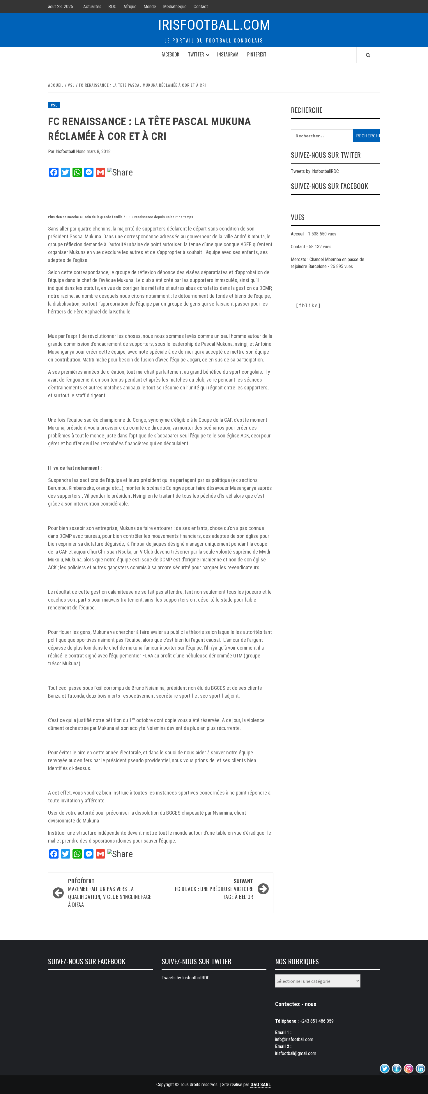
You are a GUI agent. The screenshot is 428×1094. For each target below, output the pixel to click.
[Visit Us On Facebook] (396, 1069)
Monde (150, 6)
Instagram (227, 54)
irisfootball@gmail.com (295, 1053)
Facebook (170, 54)
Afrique (130, 6)
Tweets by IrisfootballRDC (315, 171)
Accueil (297, 234)
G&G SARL (260, 1084)
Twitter (196, 54)
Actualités (92, 6)
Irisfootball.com (214, 25)
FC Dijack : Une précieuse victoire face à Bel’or (214, 888)
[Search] (368, 55)
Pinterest (256, 54)
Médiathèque (175, 6)
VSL (54, 104)
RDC (112, 6)
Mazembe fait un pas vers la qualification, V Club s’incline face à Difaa (109, 892)
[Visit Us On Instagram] (408, 1069)
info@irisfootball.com (294, 1039)
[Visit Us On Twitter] (384, 1069)
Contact (201, 6)
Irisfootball (66, 151)
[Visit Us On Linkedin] (420, 1069)
